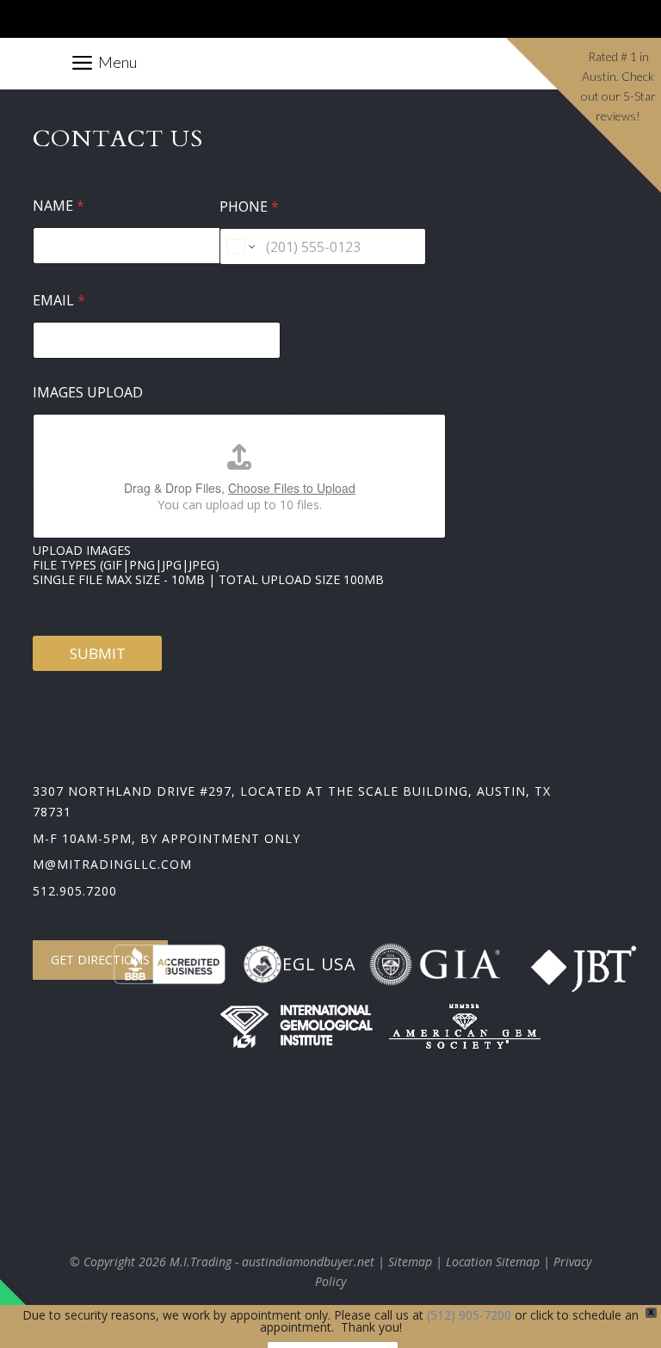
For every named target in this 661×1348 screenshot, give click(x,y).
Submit (98, 653)
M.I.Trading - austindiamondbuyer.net (272, 1261)
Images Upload (88, 393)
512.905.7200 (75, 891)
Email (59, 300)
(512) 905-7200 (469, 1315)
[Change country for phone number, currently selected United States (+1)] (239, 246)
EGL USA (318, 964)
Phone (249, 207)
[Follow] (479, 23)
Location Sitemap (493, 1261)
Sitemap (410, 1261)
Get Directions (100, 959)
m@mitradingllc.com (112, 864)
